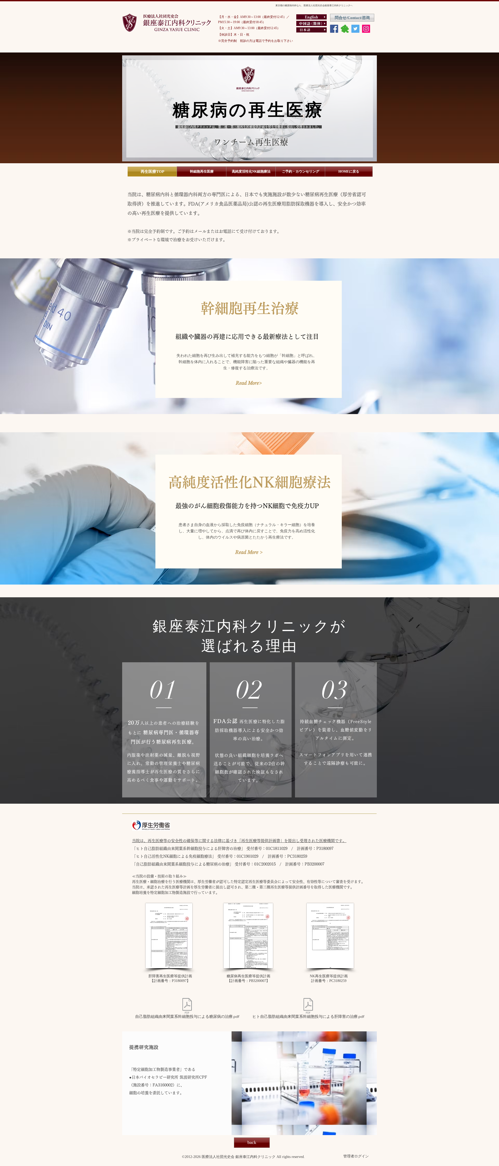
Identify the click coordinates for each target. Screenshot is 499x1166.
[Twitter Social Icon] (355, 29)
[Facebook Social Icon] (334, 29)
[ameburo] (345, 29)
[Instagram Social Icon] (366, 29)
